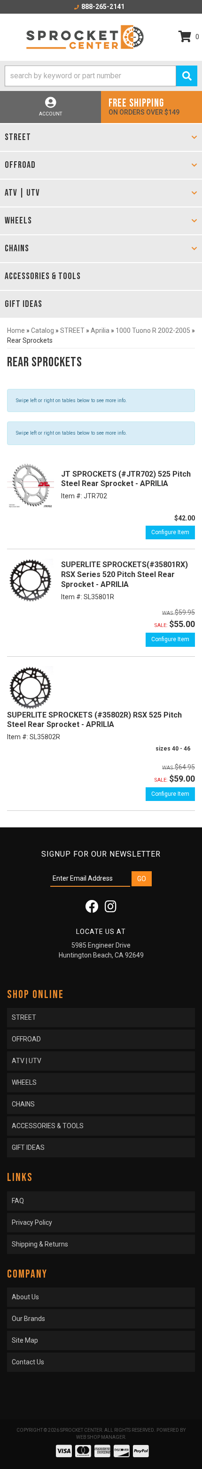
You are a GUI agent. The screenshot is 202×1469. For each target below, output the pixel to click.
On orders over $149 (144, 106)
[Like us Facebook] (92, 909)
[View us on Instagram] (111, 909)
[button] (101, 76)
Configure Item (170, 532)
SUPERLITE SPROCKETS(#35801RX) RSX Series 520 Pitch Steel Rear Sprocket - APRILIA (124, 574)
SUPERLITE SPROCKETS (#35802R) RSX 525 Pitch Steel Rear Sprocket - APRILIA (94, 719)
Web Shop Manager (100, 1437)
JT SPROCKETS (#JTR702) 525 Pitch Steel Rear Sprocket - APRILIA (126, 479)
